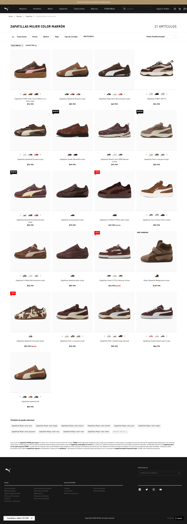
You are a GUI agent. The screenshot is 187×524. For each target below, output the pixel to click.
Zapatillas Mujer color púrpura (23, 432)
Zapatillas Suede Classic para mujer (156, 341)
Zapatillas (29, 16)
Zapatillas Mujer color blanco (72, 426)
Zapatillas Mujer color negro (149, 426)
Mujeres (19, 16)
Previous (20, 94)
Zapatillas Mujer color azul (22, 426)
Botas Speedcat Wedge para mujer (157, 280)
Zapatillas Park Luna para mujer (156, 159)
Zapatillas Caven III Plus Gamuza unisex (114, 280)
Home (11, 16)
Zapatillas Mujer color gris (124, 426)
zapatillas (74, 444)
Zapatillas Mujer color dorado (99, 426)
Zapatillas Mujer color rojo (49, 432)
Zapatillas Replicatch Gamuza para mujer (114, 99)
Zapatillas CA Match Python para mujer (114, 220)
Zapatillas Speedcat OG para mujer (72, 99)
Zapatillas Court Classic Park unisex (156, 220)
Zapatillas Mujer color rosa (73, 432)
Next (40, 94)
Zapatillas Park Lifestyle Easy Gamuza (114, 341)
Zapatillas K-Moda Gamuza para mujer (30, 280)
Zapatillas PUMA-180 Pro (156, 99)
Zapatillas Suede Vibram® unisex (72, 159)
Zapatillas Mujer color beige (46, 426)
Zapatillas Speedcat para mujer (72, 280)
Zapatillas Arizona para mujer (72, 220)
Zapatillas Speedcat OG (30, 401)
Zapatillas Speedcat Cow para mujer (30, 341)
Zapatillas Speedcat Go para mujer (30, 159)
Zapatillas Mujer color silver (98, 432)
